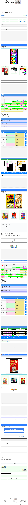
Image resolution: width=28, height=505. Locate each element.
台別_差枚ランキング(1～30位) (6, 120)
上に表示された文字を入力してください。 (6, 459)
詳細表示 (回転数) (14, 172)
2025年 (3, 17)
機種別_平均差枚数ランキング (6, 290)
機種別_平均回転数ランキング (6, 126)
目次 (13, 42)
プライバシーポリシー (23, 500)
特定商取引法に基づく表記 (23, 501)
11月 (20, 21)
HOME (5, 500)
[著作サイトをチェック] (7, 479)
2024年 (3, 24)
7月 (3, 21)
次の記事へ (25, 15)
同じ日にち (3, 96)
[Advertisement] (14, 9)
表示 (25, 135)
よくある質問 (4, 501)
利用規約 (14, 501)
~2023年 (3, 26)
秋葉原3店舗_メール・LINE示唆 (7, 473)
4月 (15, 419)
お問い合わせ (14, 500)
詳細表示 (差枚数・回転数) (22, 173)
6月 (24, 419)
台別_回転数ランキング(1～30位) (6, 287)
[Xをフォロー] (20, 479)
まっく (19, 436)
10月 (16, 21)
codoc (23, 436)
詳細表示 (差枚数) (5, 172)
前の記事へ (3, 15)
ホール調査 (2, 473)
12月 (24, 21)
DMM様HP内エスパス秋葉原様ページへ (5, 341)
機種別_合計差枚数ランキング (6, 123)
